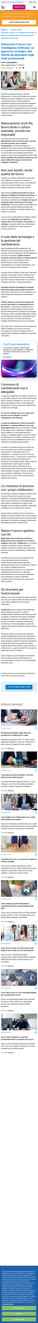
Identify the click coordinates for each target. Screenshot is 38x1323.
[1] (35, 217)
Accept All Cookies (19, 1319)
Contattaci (19, 7)
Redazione (11, 748)
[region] (19, 1294)
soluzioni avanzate (13, 612)
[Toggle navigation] (34, 7)
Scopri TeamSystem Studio (19, 687)
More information (7, 1304)
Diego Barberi (12, 62)
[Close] (36, 1268)
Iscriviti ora (7, 357)
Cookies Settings (19, 1308)
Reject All (19, 1313)
